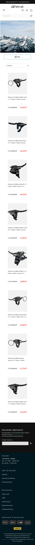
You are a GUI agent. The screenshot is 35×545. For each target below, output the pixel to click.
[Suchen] (31, 16)
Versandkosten (6, 539)
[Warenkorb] (30, 10)
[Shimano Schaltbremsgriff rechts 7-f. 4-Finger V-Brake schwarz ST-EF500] (17, 388)
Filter (18, 57)
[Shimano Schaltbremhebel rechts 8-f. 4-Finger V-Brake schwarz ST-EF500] (17, 214)
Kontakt (4, 474)
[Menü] (4, 10)
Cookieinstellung (7, 509)
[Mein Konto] (27, 10)
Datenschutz (6, 502)
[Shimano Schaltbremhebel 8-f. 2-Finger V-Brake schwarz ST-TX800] (17, 170)
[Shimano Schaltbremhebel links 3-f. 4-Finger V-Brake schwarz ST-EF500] (17, 127)
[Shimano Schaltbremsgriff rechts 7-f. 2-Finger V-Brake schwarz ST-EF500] (17, 83)
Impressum (5, 494)
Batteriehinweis (7, 505)
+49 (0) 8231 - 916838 (8, 459)
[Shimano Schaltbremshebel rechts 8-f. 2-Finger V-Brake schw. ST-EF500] (17, 344)
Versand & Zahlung (8, 478)
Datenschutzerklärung (17, 434)
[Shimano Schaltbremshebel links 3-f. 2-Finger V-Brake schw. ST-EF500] (17, 301)
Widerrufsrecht (7, 482)
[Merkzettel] (22, 10)
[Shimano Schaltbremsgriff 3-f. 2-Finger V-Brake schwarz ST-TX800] (17, 257)
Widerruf (17, 528)
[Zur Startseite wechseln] (17, 7)
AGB (3, 498)
